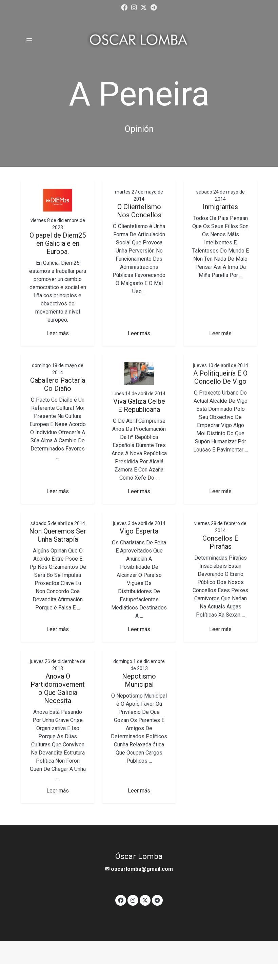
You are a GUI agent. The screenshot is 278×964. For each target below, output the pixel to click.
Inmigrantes (220, 207)
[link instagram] (134, 7)
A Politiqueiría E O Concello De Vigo (220, 377)
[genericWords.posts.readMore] (58, 200)
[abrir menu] (29, 40)
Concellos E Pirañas (220, 542)
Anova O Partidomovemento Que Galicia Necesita (58, 688)
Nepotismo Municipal (139, 680)
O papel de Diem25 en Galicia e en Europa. (57, 243)
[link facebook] (124, 7)
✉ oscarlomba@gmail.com (139, 869)
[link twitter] (143, 7)
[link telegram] (154, 7)
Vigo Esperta (139, 531)
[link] (139, 40)
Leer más (57, 333)
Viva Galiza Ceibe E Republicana (139, 405)
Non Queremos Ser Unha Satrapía (57, 535)
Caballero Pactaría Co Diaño (57, 384)
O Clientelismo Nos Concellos (139, 211)
